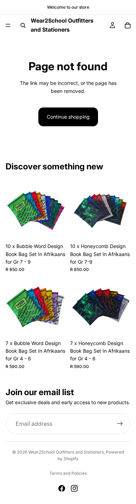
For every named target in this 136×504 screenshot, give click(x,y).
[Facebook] (62, 488)
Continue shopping (68, 117)
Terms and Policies (68, 473)
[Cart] (127, 25)
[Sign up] (120, 423)
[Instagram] (74, 488)
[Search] (23, 25)
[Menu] (8, 25)
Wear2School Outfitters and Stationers (66, 452)
